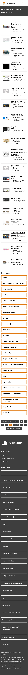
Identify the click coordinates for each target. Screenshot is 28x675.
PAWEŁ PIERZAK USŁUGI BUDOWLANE (18, 102)
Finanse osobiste (9, 301)
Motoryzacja (7, 324)
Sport (4, 376)
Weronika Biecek (16, 188)
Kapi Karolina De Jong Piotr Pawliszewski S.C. (17, 261)
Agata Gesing (15, 198)
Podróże (6, 335)
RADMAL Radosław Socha (17, 49)
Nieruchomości (8, 330)
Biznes (5, 277)
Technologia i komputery (12, 393)
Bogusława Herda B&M (17, 127)
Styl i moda (7, 382)
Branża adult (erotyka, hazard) (13, 283)
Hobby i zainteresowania (11, 306)
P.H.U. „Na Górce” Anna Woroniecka (17, 114)
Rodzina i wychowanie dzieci (13, 364)
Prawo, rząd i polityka (10, 341)
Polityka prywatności (7, 458)
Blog (2, 455)
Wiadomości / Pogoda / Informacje (11, 400)
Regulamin (4, 461)
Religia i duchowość (10, 359)
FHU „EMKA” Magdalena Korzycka (18, 166)
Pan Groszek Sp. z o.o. (18, 138)
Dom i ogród (7, 289)
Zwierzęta (6, 413)
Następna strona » (14, 428)
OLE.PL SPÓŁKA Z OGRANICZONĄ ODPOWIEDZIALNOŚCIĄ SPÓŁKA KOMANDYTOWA (19, 152)
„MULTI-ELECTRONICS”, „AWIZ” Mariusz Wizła (16, 25)
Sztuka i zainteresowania (11, 388)
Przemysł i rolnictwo (10, 347)
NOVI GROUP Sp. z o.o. (17, 177)
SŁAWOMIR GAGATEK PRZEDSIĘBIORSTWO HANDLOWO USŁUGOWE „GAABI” (18, 235)
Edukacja (6, 295)
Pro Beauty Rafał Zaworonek (16, 247)
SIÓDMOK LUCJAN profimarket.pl (17, 76)
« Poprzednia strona (10, 421)
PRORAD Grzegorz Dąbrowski (17, 38)
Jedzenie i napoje (9, 312)
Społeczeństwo (8, 370)
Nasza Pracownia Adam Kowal (16, 220)
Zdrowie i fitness (8, 407)
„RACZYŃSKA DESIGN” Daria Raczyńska (16, 64)
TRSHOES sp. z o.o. (17, 208)
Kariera (5, 318)
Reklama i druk (8, 353)
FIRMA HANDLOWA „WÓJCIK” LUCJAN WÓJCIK (17, 88)
